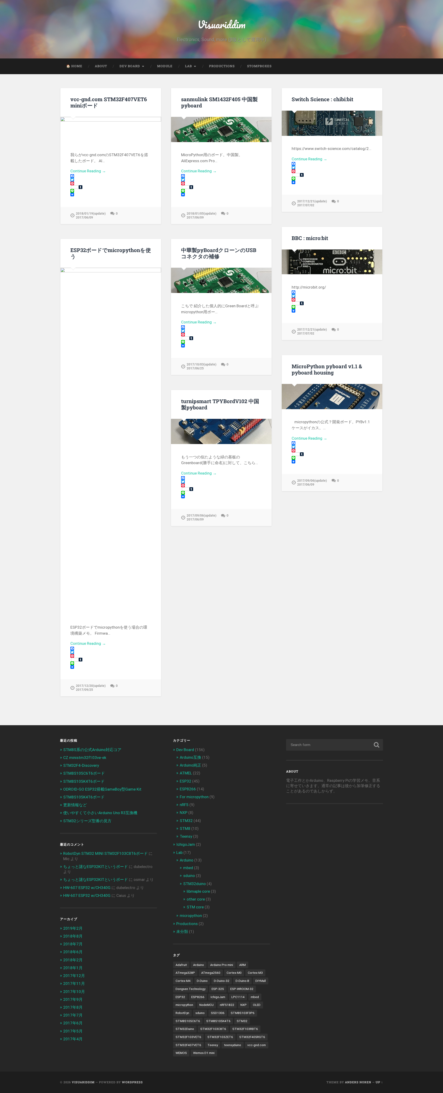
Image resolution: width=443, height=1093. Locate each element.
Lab (188, 66)
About (101, 66)
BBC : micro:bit (310, 237)
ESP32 (185, 781)
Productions (222, 66)
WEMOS (181, 1053)
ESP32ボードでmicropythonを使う (110, 253)
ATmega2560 (210, 972)
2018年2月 (73, 960)
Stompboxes (259, 66)
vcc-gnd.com (256, 1045)
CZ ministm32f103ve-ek (84, 757)
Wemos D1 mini (204, 1053)
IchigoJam (185, 844)
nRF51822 (227, 1005)
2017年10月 (74, 991)
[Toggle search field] (375, 66)
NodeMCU (206, 1005)
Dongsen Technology (190, 989)
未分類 (182, 931)
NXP (183, 812)
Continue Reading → (88, 171)
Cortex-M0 (234, 972)
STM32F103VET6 (188, 1037)
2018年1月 (73, 967)
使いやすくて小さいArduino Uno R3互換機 (100, 812)
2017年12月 (74, 975)
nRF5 (184, 804)
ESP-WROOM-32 (241, 989)
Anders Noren (358, 1082)
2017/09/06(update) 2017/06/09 (312, 483)
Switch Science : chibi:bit (322, 99)
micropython (191, 915)
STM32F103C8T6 (213, 1029)
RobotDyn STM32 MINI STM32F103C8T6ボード (105, 853)
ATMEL (186, 773)
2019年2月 (73, 928)
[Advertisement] (325, 845)
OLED (256, 1005)
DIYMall (260, 981)
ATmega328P (185, 972)
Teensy (186, 836)
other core (196, 899)
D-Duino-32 (221, 981)
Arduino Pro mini (221, 965)
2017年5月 (73, 1031)
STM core (195, 907)
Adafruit (181, 965)
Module (165, 66)
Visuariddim (221, 24)
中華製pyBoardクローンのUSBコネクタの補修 (218, 253)
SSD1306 (217, 1013)
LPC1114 (238, 997)
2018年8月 (73, 936)
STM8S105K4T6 (218, 1021)
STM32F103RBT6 (245, 1029)
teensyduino (232, 1045)
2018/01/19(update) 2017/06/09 (91, 215)
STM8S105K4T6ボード (84, 781)
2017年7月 (73, 1015)
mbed (188, 867)
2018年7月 (73, 944)
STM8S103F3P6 (242, 1013)
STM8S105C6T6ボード (84, 773)
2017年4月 (73, 1039)
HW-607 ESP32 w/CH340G (87, 887)
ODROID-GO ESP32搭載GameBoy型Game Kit (102, 789)
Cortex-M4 (183, 981)
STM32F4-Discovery (81, 765)
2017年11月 (74, 983)
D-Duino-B (242, 981)
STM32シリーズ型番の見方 (87, 821)
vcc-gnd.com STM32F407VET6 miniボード (108, 102)
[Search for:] (334, 745)
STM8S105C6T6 (188, 1021)
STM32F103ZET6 (220, 1037)
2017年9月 (73, 999)
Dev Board (130, 66)
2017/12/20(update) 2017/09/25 (91, 688)
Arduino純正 (190, 765)
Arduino (186, 860)
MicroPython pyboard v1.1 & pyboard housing (327, 369)
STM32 (186, 820)
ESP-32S (218, 989)
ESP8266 (188, 789)
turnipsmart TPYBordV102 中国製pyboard (220, 404)
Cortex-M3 (255, 972)
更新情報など (75, 805)
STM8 (185, 828)
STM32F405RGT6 (252, 1037)
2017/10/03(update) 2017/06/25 (201, 366)
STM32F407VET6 (188, 1045)
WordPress (132, 1082)
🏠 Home (74, 66)
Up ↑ (379, 1082)
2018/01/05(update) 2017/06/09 (201, 215)
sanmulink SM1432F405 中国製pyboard (219, 102)
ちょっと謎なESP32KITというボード (95, 866)
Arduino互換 (190, 757)
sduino (189, 875)
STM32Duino (185, 1029)
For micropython (194, 797)
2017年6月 (73, 1023)
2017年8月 (73, 1007)
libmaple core (198, 891)
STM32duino (194, 883)
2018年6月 (73, 952)
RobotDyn (182, 1013)
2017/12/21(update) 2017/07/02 (312, 203)
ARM (242, 965)
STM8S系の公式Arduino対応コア (92, 749)
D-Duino (202, 981)
